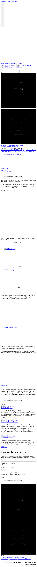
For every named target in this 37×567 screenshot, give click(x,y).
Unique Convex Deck (7, 437)
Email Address (5, 468)
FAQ (6, 67)
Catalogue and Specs (17, 63)
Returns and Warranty (24, 559)
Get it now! (8, 63)
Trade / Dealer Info (26, 65)
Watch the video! (6, 65)
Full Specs (4, 447)
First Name (5, 463)
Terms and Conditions (15, 557)
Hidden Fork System (6, 408)
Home (3, 63)
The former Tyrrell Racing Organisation (12, 151)
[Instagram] (18, 537)
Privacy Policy (5, 557)
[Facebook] (18, 501)
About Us (14, 65)
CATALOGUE (5, 170)
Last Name (5, 465)
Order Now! (4, 168)
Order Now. (4, 385)
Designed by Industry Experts (9, 422)
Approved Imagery (12, 559)
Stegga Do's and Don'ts (15, 67)
